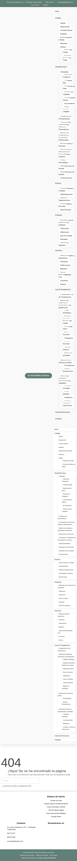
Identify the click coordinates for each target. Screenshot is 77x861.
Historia (63, 47)
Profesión (58, 215)
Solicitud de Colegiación (67, 76)
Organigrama (68, 338)
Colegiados (64, 72)
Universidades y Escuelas (65, 205)
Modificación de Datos (69, 87)
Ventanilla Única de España (66, 173)
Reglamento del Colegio (65, 39)
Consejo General (66, 30)
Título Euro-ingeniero (64, 244)
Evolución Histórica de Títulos (67, 58)
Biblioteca (63, 269)
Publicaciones (65, 265)
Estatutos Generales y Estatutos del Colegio (67, 319)
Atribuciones (64, 232)
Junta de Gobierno (66, 348)
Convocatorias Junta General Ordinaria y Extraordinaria (65, 126)
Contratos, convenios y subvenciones (67, 403)
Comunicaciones (66, 178)
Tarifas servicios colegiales (66, 109)
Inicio (57, 11)
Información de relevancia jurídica (65, 361)
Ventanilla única (61, 67)
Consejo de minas (56, 800)
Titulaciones (64, 228)
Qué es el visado (66, 236)
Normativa (64, 239)
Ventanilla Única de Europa (66, 167)
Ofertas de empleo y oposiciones (66, 257)
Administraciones (66, 194)
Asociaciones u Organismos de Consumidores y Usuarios (65, 153)
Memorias (63, 43)
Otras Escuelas (65, 210)
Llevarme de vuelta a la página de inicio (17, 786)
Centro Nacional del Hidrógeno (56, 813)
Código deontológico (67, 312)
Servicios (58, 250)
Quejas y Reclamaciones (68, 370)
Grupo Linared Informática (47, 858)
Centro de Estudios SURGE (56, 807)
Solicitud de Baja (67, 82)
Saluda (62, 23)
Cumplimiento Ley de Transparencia (66, 296)
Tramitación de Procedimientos (65, 118)
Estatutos (63, 34)
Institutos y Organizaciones (64, 199)
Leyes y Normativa (66, 343)
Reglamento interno (67, 328)
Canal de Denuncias (62, 412)
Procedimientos (69, 365)
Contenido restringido (67, 387)
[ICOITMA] (13, 375)
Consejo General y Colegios (66, 190)
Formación (64, 261)
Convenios (64, 280)
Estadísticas (68, 397)
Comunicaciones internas (69, 99)
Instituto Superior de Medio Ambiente (56, 804)
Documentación (69, 103)
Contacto (58, 419)
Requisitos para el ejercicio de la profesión (66, 222)
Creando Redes (56, 816)
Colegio (58, 18)
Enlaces (58, 183)
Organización (65, 27)
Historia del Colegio (67, 51)
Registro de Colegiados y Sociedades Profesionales (64, 136)
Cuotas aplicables (66, 393)
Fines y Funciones (66, 333)
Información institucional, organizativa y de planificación (65, 304)
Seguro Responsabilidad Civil (65, 275)
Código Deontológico (63, 161)
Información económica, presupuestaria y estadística (65, 379)
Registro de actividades (67, 354)
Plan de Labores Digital (56, 810)
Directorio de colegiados (68, 93)
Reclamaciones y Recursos (66, 145)
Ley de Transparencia (63, 289)
